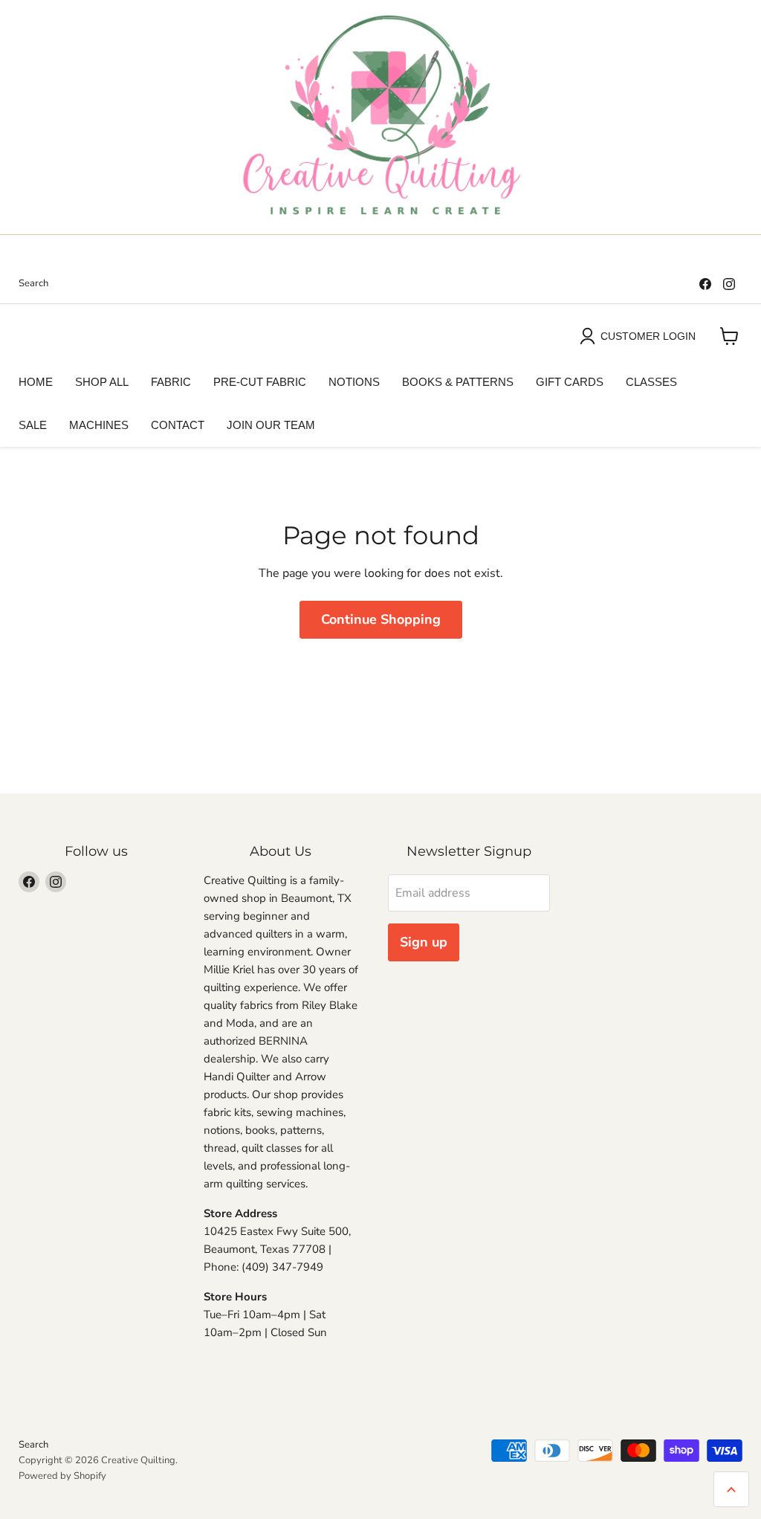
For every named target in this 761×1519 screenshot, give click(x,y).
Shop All (102, 381)
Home (36, 381)
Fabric (171, 381)
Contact (177, 425)
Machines (99, 425)
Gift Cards (569, 381)
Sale (33, 425)
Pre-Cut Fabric (259, 381)
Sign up (423, 942)
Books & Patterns (458, 381)
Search (33, 283)
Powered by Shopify (62, 1476)
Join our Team (271, 425)
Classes (651, 381)
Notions (354, 381)
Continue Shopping (381, 619)
